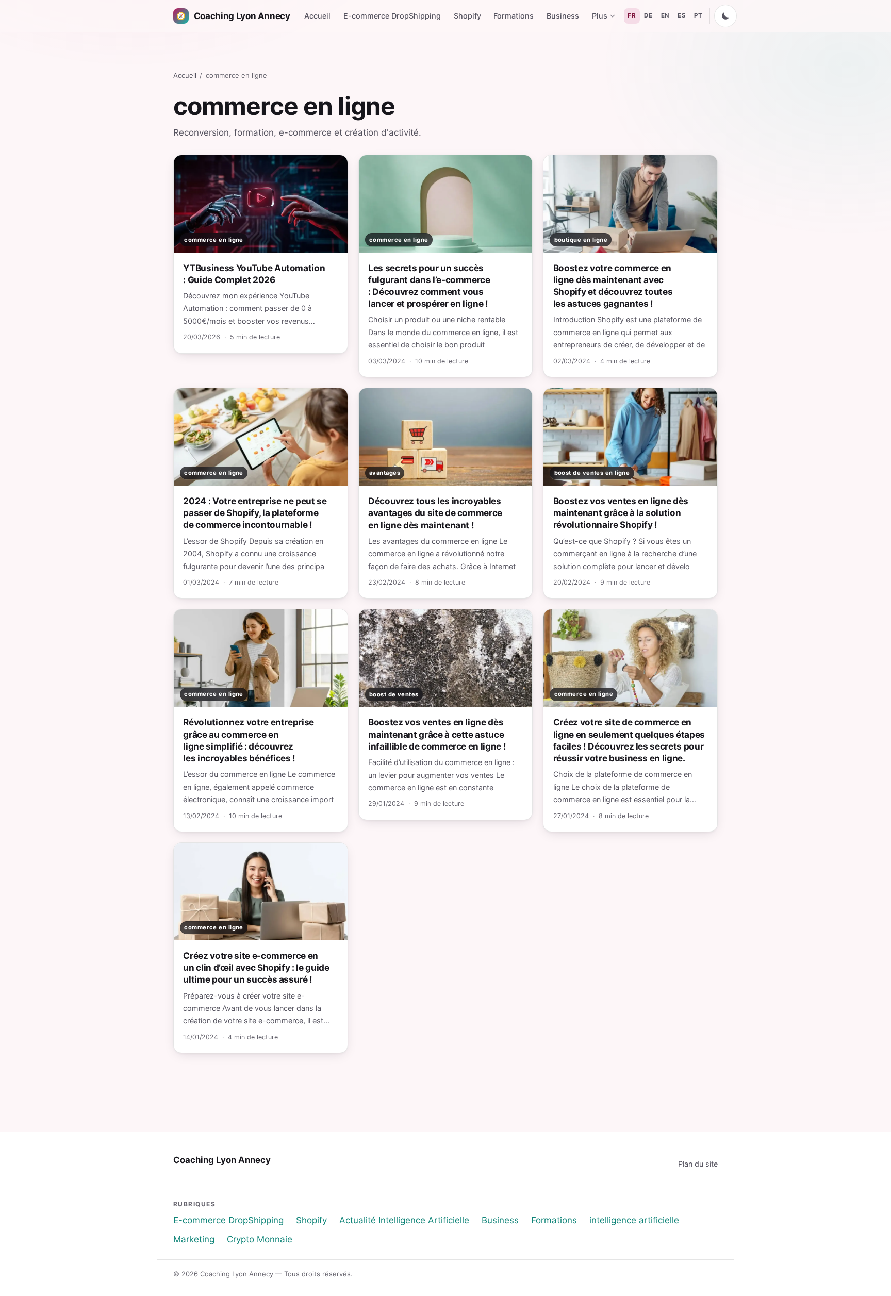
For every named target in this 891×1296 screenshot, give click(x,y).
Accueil (317, 15)
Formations (513, 15)
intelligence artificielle (634, 1220)
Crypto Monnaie (259, 1239)
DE (648, 15)
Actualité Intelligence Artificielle (404, 1220)
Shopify (467, 15)
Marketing (193, 1239)
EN (665, 15)
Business (563, 15)
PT (698, 15)
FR (632, 15)
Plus (599, 15)
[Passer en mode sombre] (725, 16)
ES (682, 15)
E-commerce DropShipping (392, 15)
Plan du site (698, 1163)
